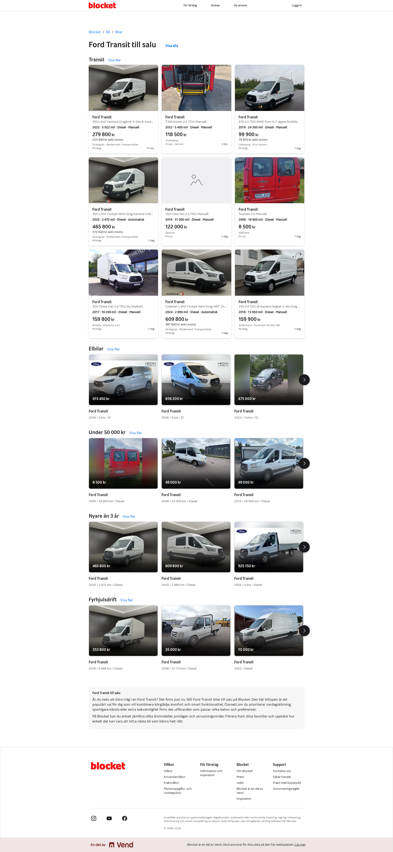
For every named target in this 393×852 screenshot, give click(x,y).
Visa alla (171, 46)
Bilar (119, 32)
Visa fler (114, 60)
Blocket (95, 32)
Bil (108, 32)
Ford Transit (102, 117)
